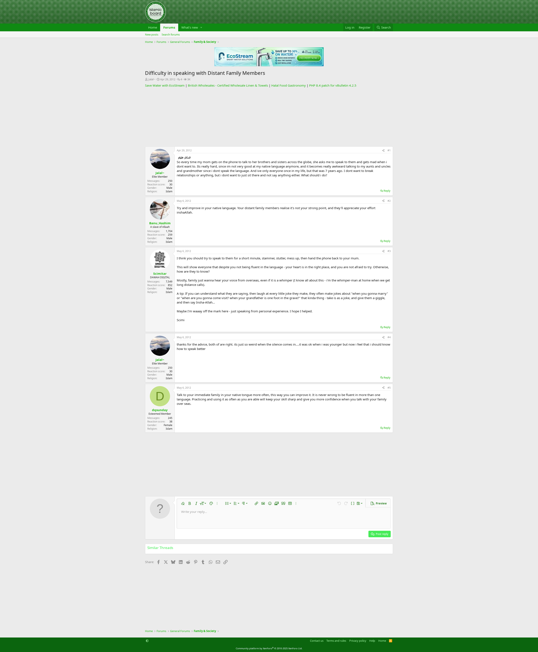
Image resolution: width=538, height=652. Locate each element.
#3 (389, 251)
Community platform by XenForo (269, 648)
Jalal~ (151, 79)
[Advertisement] (269, 117)
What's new (189, 27)
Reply (387, 191)
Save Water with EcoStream (165, 85)
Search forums (171, 34)
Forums (169, 27)
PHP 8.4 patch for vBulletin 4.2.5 (332, 85)
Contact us (316, 641)
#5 (389, 387)
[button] (201, 27)
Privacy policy (357, 641)
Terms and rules (336, 641)
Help (372, 641)
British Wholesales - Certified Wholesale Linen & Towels (228, 85)
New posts (151, 34)
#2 (389, 201)
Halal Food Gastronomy (288, 85)
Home (152, 27)
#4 (389, 337)
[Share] (383, 150)
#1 (389, 150)
